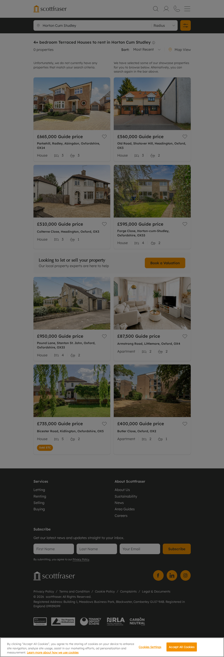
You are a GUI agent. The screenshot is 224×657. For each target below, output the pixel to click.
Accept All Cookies (181, 646)
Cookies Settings (150, 646)
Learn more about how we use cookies (53, 652)
